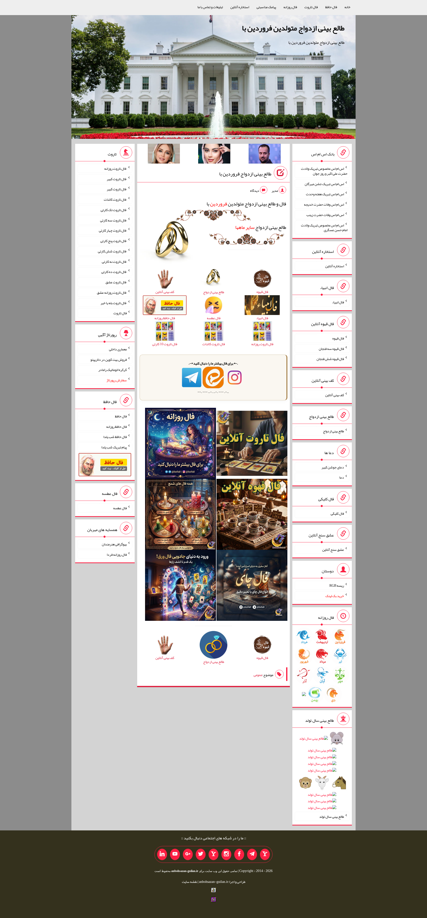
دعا (341, 477)
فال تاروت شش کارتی (112, 251)
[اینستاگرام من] (226, 854)
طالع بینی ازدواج (260, 227)
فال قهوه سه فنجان (331, 348)
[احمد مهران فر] (265, 154)
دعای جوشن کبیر (332, 466)
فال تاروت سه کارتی (113, 220)
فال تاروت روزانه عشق (112, 292)
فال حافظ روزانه (116, 426)
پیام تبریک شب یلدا (114, 447)
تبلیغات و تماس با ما (210, 6)
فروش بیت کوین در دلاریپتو (108, 359)
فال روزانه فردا (117, 554)
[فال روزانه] (180, 444)
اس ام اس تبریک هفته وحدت (325, 194)
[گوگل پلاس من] (188, 854)
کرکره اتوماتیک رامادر (112, 369)
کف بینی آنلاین (334, 394)
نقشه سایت (189, 881)
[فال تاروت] (251, 444)
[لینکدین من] (162, 854)
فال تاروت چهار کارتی (113, 230)
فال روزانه (290, 6)
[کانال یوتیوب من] (175, 854)
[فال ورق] (180, 586)
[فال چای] (251, 586)
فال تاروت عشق (116, 282)
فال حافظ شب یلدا (115, 436)
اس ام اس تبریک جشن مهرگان (324, 183)
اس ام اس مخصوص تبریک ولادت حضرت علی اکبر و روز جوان (324, 171)
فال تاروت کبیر (117, 178)
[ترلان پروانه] (214, 154)
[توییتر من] (201, 854)
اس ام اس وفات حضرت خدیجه (324, 204)
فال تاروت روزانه (115, 168)
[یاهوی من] (265, 854)
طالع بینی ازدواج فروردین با (245, 174)
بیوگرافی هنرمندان (114, 544)
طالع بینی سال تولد (331, 816)
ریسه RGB (336, 585)
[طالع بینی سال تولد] (322, 775)
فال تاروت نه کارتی (114, 261)
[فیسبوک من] (239, 854)
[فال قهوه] (251, 515)
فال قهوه (338, 338)
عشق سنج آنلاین (333, 549)
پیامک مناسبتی (266, 6)
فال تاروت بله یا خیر (114, 302)
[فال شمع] (180, 515)
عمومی (258, 674)
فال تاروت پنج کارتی (113, 240)
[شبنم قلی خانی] (164, 154)
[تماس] (213, 854)
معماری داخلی (118, 349)
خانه (347, 6)
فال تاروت (311, 6)
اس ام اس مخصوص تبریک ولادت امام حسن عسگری (324, 227)
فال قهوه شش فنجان (330, 358)
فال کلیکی (337, 513)
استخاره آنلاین (239, 6)
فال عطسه (120, 508)
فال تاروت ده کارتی (114, 271)
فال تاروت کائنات (115, 199)
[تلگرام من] (252, 854)
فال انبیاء (338, 302)
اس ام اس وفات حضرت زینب (325, 214)
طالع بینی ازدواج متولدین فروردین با (293, 28)
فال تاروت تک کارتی (114, 209)
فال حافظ (331, 6)
